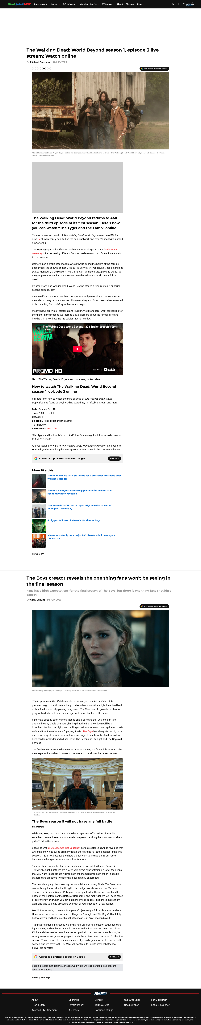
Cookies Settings (104, 1010)
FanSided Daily (159, 999)
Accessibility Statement (44, 1010)
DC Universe (69, 4)
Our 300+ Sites (132, 999)
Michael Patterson (40, 62)
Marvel (54, 4)
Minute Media (17, 1017)
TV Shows (107, 4)
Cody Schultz (37, 599)
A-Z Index (74, 1010)
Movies (93, 4)
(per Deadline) (64, 847)
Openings (74, 999)
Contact (99, 999)
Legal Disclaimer (160, 1004)
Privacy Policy (76, 1004)
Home (35, 554)
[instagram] (184, 4)
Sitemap (130, 4)
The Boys (45, 977)
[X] (173, 4)
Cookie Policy (131, 1004)
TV (38, 239)
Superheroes (40, 4)
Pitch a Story (38, 1004)
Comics (84, 4)
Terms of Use (102, 1004)
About (120, 4)
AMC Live (52, 428)
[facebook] (178, 4)
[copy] (49, 68)
